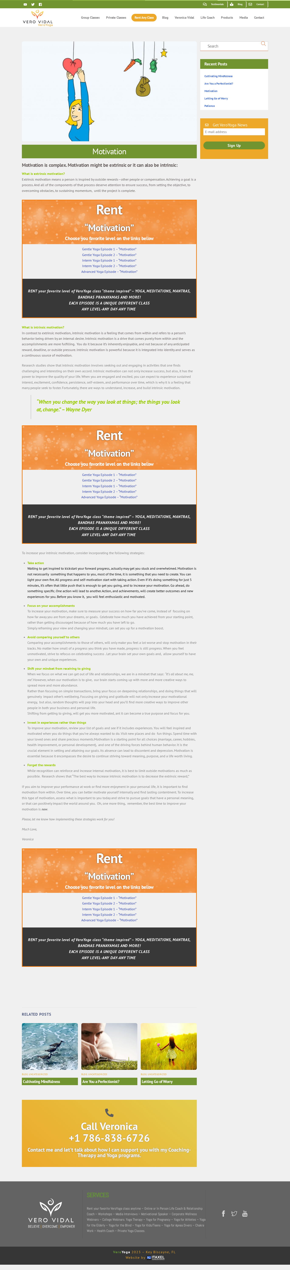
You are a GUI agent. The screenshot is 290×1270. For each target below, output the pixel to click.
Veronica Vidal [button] (184, 18)
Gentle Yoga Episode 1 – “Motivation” (109, 249)
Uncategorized (38, 1074)
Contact (259, 18)
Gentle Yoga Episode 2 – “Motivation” (109, 255)
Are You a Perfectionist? (101, 1081)
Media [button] (243, 18)
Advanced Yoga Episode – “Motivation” (109, 271)
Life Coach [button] (208, 18)
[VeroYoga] (38, 24)
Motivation (109, 151)
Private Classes (116, 18)
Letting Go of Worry (157, 1081)
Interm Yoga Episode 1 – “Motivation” (109, 260)
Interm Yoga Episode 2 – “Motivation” (109, 266)
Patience (209, 106)
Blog (165, 18)
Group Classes (90, 18)
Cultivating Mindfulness (41, 1081)
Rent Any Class (144, 18)
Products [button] (227, 18)
